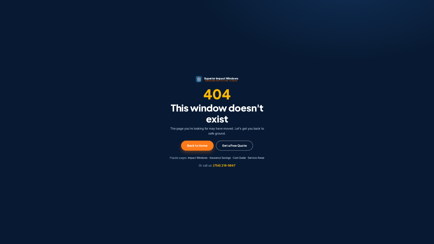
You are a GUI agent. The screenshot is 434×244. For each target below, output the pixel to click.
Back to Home (197, 145)
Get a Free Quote (234, 145)
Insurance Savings (220, 157)
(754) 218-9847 (224, 165)
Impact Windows (198, 157)
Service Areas (256, 157)
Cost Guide (239, 157)
